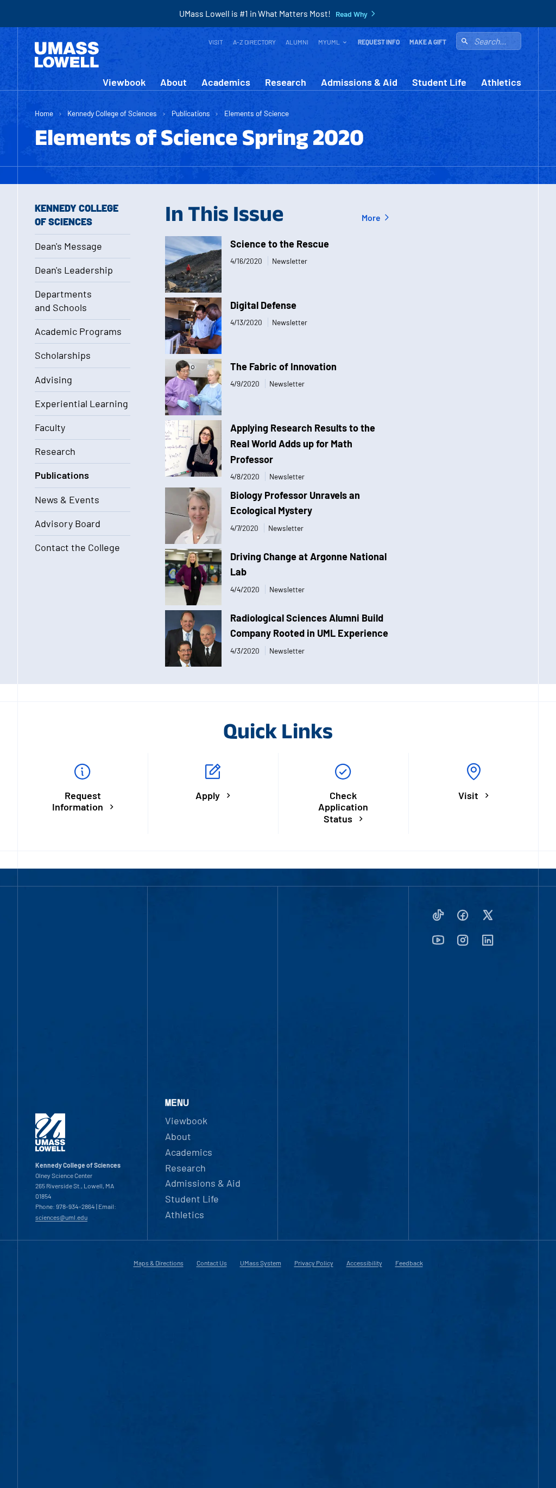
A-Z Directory (254, 42)
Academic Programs (78, 331)
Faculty (50, 427)
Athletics (501, 82)
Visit (215, 42)
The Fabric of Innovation (283, 366)
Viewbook (124, 82)
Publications (191, 113)
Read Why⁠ (352, 14)
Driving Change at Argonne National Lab (308, 564)
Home (44, 113)
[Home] (67, 55)
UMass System (260, 1263)
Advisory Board (67, 523)
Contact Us (212, 1263)
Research (285, 82)
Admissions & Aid (359, 82)
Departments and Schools (63, 300)
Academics (225, 82)
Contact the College (77, 547)
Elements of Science (256, 113)
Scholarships (63, 355)
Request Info (379, 42)
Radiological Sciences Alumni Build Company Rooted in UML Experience (309, 625)
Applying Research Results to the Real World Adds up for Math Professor (302, 443)
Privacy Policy (313, 1263)
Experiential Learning (81, 403)
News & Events (67, 499)
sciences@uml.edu (61, 1217)
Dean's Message (68, 246)
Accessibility (364, 1263)
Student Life (439, 82)
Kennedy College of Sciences (112, 113)
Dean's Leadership (74, 270)
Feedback (409, 1263)
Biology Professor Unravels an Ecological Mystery (295, 503)
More (372, 217)
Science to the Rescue (279, 244)
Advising (53, 379)
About (173, 82)
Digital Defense (263, 305)
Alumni (297, 42)
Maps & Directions (159, 1263)
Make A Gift (427, 42)
